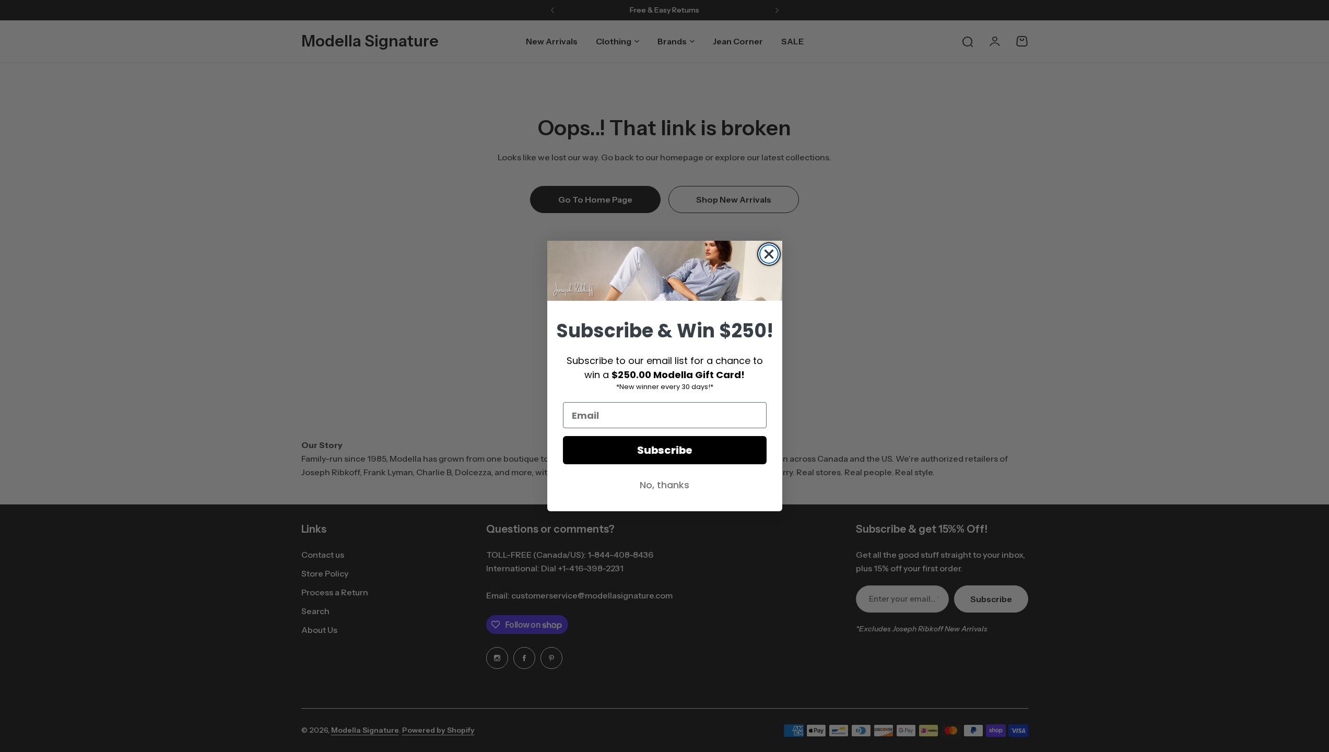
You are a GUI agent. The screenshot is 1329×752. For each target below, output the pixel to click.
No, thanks (664, 484)
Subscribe (664, 450)
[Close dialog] (769, 254)
